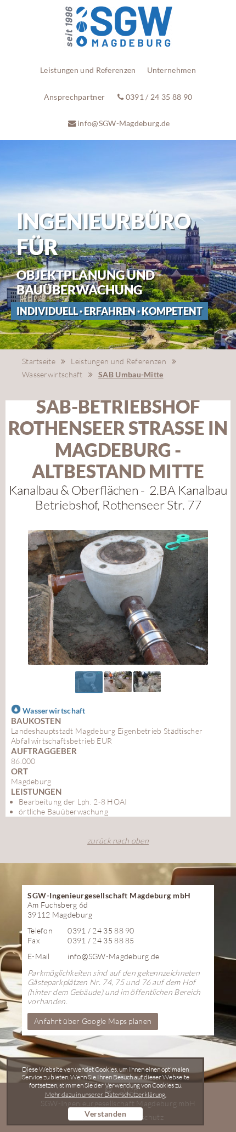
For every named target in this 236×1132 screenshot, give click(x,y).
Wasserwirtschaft (52, 374)
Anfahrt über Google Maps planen (92, 1021)
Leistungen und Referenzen (88, 70)
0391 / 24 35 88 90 (158, 96)
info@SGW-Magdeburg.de (123, 123)
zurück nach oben (118, 840)
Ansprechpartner (74, 96)
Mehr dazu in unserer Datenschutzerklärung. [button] (105, 1095)
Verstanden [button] (105, 1113)
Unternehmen (171, 70)
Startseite (38, 361)
